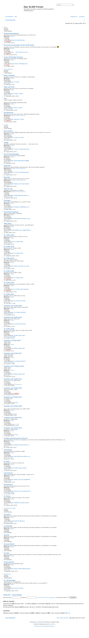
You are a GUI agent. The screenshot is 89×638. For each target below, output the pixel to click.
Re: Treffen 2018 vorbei (18, 335)
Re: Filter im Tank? (17, 107)
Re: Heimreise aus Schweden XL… (22, 491)
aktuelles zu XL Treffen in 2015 (14, 366)
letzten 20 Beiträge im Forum (13, 57)
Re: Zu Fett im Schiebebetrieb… (21, 172)
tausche (6, 535)
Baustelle (7, 177)
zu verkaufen (8, 526)
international (8, 450)
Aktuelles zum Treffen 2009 (13, 406)
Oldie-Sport (7, 223)
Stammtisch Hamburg (11, 212)
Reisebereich (8, 484)
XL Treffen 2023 (9, 271)
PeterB (8, 173)
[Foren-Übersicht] (14, 7)
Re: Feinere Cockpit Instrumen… (21, 149)
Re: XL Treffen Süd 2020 (19, 312)
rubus (7, 446)
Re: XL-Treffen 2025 (17, 253)
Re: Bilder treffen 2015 (18, 374)
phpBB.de (52, 624)
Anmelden (6, 595)
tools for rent (8, 189)
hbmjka (16, 434)
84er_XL (67, 613)
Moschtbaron (9, 313)
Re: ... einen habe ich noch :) (20, 52)
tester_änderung (20, 115)
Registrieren (17, 595)
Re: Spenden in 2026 (18, 119)
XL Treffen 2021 (9, 294)
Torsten (8, 375)
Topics (5, 27)
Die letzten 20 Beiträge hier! (20, 63)
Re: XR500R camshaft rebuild (20, 502)
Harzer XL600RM (10, 336)
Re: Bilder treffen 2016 (18, 348)
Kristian (12, 36)
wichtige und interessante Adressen (16, 438)
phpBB (38, 622)
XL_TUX (16, 424)
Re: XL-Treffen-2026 (17, 241)
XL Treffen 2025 (9, 246)
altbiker (8, 138)
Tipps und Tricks (9, 87)
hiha (7, 504)
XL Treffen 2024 (9, 258)
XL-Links (7, 461)
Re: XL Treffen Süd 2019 (19, 324)
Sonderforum (7, 574)
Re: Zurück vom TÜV (18, 137)
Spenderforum (8, 113)
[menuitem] (15, 16)
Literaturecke (8, 473)
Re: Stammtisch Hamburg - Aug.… (21, 218)
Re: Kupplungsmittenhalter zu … (21, 195)
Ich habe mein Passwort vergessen (46, 597)
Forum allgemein (8, 69)
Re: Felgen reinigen (17, 93)
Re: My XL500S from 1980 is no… (21, 456)
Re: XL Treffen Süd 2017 (19, 361)
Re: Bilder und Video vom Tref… (21, 266)
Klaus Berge (9, 109)
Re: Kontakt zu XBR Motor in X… (21, 207)
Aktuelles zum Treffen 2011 (13, 418)
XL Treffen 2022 (9, 282)
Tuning (6, 142)
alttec (15, 414)
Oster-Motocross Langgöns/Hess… (22, 230)
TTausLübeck (18, 384)
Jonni (7, 65)
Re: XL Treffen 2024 (17, 277)
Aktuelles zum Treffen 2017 (13, 353)
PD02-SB (8, 94)
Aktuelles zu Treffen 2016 (12, 340)
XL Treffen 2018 (9, 329)
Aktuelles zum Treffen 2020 (13, 306)
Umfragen (7, 200)
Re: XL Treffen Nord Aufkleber (20, 289)
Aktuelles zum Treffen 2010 (13, 428)
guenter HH (9, 196)
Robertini (8, 480)
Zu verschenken (9, 544)
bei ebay (6, 553)
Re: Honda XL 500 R (17, 588)
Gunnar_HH (9, 457)
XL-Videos (7, 496)
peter (7, 150)
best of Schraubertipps (11, 154)
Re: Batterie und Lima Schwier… (21, 183)
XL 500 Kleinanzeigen (10, 508)
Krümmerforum (9, 562)
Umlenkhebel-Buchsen (18, 521)
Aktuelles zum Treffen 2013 (13, 379)
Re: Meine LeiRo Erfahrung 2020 (21, 568)
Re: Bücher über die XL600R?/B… (21, 479)
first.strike (8, 208)
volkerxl (8, 41)
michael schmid (10, 362)
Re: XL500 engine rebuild (19, 468)
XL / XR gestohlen (9, 580)
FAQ (5, 98)
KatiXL (8, 185)
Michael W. (9, 243)
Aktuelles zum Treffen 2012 (13, 397)
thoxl (7, 325)
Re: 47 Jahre (15, 82)
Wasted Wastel (10, 492)
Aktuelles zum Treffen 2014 (13, 388)
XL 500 (6, 124)
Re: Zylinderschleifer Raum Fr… (21, 444)
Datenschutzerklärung (11, 33)
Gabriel (8, 83)
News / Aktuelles (9, 75)
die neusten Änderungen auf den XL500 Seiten (19, 45)
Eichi (7, 231)
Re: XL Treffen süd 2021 (18, 300)
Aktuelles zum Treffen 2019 (13, 317)
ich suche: (7, 514)
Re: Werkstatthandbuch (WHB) (20, 160)
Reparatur (7, 166)
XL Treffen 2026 (9, 235)
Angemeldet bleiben (61, 597)
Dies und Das (8, 131)
